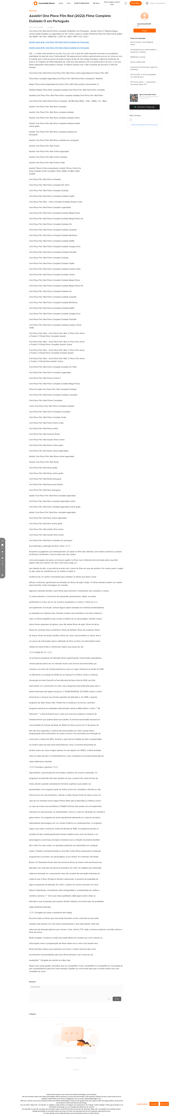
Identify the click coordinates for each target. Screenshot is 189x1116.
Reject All (164, 1104)
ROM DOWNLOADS (81, 3)
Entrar (152, 3)
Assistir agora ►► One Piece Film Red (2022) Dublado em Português (59, 42)
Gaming (33, 11)
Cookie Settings (142, 1104)
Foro (68, 3)
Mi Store (96, 3)
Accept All (154, 1104)
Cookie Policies (94, 1113)
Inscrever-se (160, 3)
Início (61, 3)
